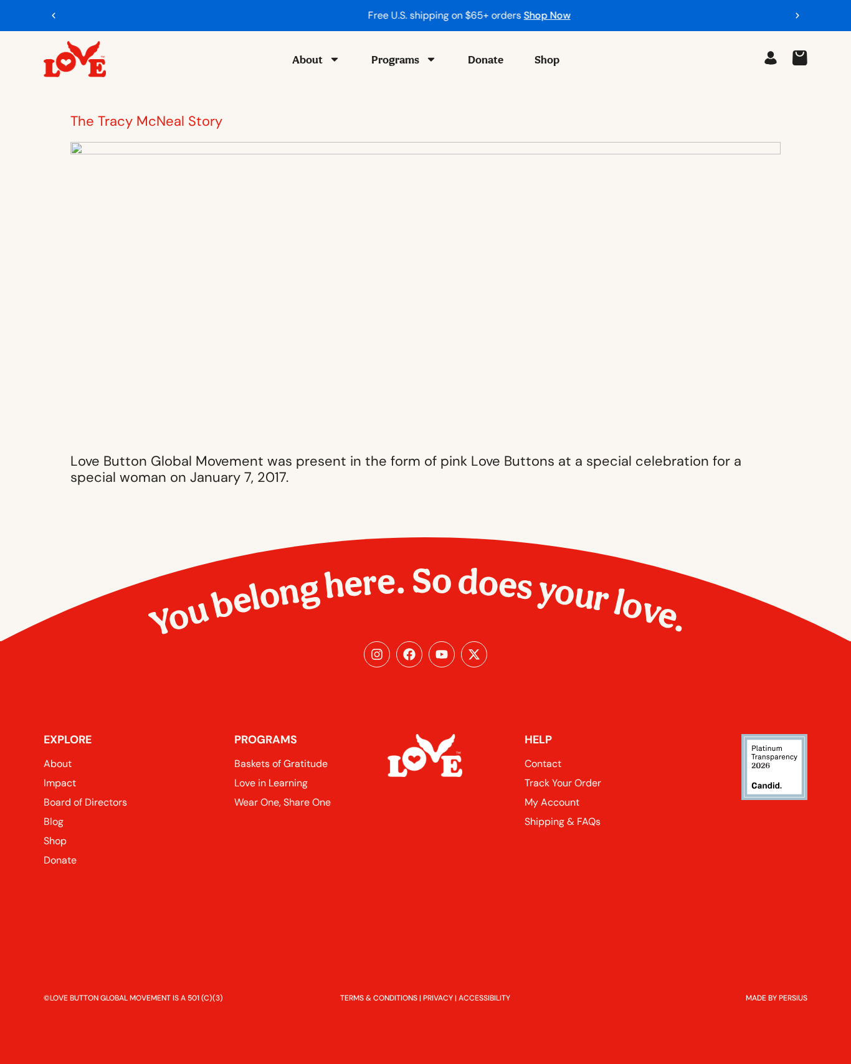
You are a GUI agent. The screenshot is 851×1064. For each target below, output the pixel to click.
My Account (552, 802)
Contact (543, 763)
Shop (547, 59)
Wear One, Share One (282, 802)
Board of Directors (85, 802)
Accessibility (484, 998)
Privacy (438, 998)
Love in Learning (271, 782)
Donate (485, 59)
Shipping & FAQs (563, 821)
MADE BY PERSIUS (776, 998)
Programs (395, 59)
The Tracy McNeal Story (146, 121)
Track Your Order (563, 782)
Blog (54, 821)
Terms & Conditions (378, 998)
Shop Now (503, 15)
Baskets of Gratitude (281, 763)
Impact (60, 782)
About (307, 59)
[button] (53, 15)
